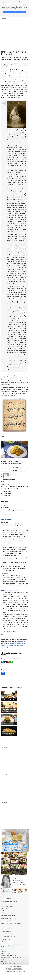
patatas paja (4, 647)
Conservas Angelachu (20, 890)
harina (3, 645)
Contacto (3, 961)
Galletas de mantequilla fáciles (10, 901)
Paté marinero (6, 939)
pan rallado (20, 645)
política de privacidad (18, 8)
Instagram (7, 969)
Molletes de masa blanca (8, 913)
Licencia (3, 959)
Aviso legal (3, 951)
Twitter (15, 969)
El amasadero (14, 890)
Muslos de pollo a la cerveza (9, 921)
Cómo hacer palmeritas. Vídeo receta (12, 923)
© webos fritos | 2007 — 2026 (8, 963)
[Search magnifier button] (19, 2)
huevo (7, 645)
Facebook (10, 969)
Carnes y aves (21, 641)
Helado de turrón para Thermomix (11, 934)
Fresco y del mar (8, 890)
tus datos (24, 6)
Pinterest (18, 969)
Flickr (21, 969)
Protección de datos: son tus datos (9, 955)
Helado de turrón (6, 931)
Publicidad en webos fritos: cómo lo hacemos (11, 957)
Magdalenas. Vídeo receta (9, 918)
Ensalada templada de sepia (9, 942)
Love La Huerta (26, 890)
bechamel (10, 643)
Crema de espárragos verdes (9, 915)
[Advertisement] (14, 34)
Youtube (13, 969)
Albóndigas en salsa (7, 906)
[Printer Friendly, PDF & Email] (3, 674)
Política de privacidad (6, 953)
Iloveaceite (3, 890)
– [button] (3, 474)
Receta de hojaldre (7, 903)
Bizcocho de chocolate (8, 898)
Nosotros (3, 949)
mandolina (13, 645)
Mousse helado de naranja (9, 936)
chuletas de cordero (19, 643)
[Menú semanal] (14, 874)
